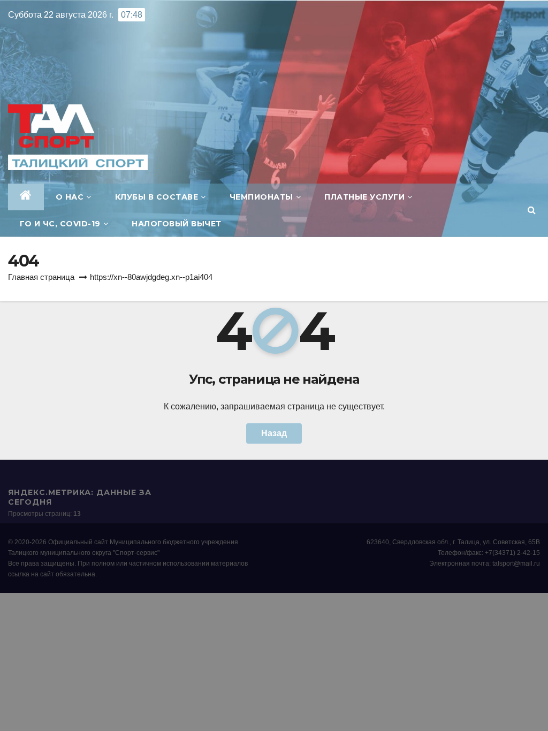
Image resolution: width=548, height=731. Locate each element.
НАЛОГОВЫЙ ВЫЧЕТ (177, 224)
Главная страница (41, 276)
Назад (274, 433)
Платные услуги (364, 197)
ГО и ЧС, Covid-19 (60, 224)
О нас (70, 197)
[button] (532, 210)
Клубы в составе (157, 197)
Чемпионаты (261, 197)
